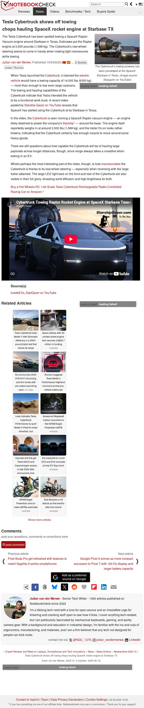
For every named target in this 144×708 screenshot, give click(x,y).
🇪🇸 (68, 62)
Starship (68, 123)
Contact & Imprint (27, 699)
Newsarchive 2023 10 (125, 651)
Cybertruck (52, 75)
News (40, 11)
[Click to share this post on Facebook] (35, 587)
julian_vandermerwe (110, 639)
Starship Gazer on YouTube (42, 105)
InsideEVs (17, 293)
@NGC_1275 (81, 639)
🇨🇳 (64, 62)
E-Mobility (81, 62)
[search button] (126, 4)
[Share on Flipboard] (94, 587)
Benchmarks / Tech (78, 11)
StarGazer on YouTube (41, 293)
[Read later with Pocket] (84, 587)
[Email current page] (113, 587)
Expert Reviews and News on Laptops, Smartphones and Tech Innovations (45, 651)
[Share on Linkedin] (103, 587)
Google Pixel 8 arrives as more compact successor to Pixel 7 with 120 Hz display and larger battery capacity (103, 563)
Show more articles (39, 520)
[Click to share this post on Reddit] (74, 587)
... (139, 11)
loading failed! (89, 86)
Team (44, 699)
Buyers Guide (106, 11)
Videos (54, 11)
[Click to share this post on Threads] (44, 587)
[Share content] (26, 587)
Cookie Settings (96, 699)
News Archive (104, 651)
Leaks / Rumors (14, 67)
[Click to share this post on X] (64, 587)
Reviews (24, 11)
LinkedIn (134, 639)
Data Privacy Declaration (67, 699)
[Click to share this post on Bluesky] (54, 587)
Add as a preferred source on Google (74, 577)
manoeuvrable (111, 164)
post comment (14, 544)
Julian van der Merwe (16, 62)
